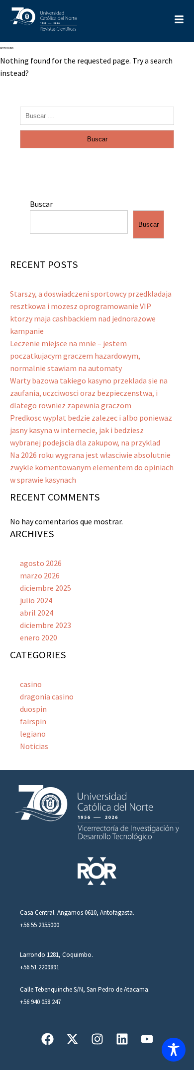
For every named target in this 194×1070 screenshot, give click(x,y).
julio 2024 (36, 600)
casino (31, 684)
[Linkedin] (122, 1039)
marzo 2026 (40, 575)
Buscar (41, 204)
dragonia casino (47, 696)
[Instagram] (97, 1039)
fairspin (33, 721)
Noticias (34, 746)
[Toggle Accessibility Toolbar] (174, 1050)
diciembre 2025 (45, 588)
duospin (33, 709)
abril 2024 (36, 613)
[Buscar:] (97, 115)
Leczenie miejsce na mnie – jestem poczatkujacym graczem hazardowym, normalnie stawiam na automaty (75, 355)
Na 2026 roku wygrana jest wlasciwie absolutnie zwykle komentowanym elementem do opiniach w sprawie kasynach (92, 467)
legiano (33, 734)
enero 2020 (38, 637)
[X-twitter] (72, 1039)
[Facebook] (47, 1039)
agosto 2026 (41, 563)
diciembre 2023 (45, 625)
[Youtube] (147, 1039)
